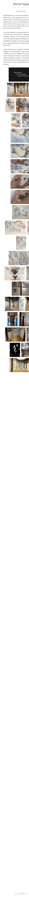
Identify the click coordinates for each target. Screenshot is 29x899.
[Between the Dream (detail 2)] (21, 243)
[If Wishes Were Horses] (16, 120)
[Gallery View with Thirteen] (14, 304)
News (18, 7)
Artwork (14, 7)
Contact (23, 7)
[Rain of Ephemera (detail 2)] (15, 350)
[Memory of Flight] (14, 273)
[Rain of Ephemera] (15, 334)
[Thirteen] (10, 105)
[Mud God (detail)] (12, 319)
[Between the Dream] (15, 227)
